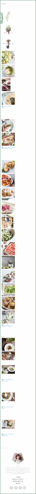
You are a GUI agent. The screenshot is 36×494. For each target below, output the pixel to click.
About (18, 483)
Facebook (20, 488)
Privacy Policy (18, 479)
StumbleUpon (11, 488)
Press (19, 477)
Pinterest (24, 488)
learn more (21, 473)
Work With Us (18, 481)
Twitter (15, 488)
